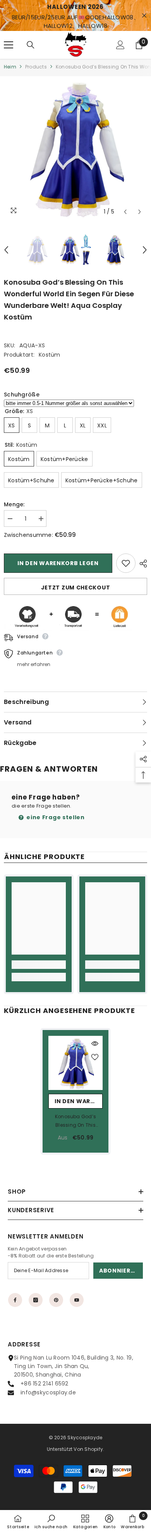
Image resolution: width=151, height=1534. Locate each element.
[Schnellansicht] (95, 1043)
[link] (39, 964)
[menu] (8, 45)
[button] (125, 212)
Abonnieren (118, 1270)
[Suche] (30, 45)
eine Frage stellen (55, 817)
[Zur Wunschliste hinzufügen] (126, 563)
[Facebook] (15, 1300)
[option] (75, 147)
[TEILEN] (141, 563)
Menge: (14, 504)
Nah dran (144, 16)
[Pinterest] (56, 1300)
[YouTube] (76, 1300)
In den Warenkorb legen (57, 563)
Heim (10, 66)
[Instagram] (35, 1300)
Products (36, 66)
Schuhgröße (21, 394)
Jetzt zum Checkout (75, 587)
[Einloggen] (120, 45)
